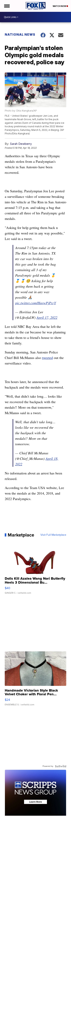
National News (20, 34)
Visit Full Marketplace (53, 535)
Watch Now (59, 6)
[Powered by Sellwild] (60, 766)
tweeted (47, 357)
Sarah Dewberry (21, 144)
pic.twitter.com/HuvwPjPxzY (35, 302)
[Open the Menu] (6, 6)
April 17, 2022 (46, 317)
